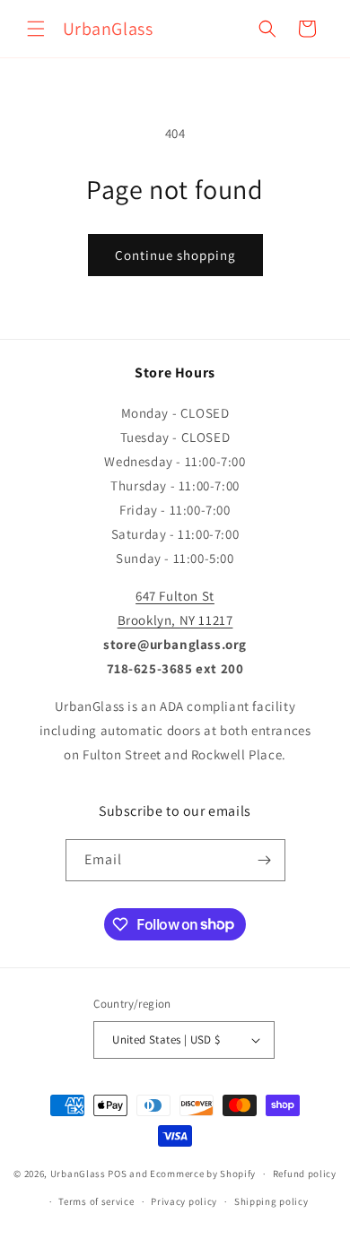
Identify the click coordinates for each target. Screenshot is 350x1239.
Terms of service (96, 1201)
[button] (36, 28)
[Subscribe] (264, 860)
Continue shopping (175, 255)
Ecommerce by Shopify (203, 1173)
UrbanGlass (78, 1173)
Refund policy (305, 1173)
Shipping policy (271, 1201)
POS (117, 1173)
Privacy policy (184, 1201)
